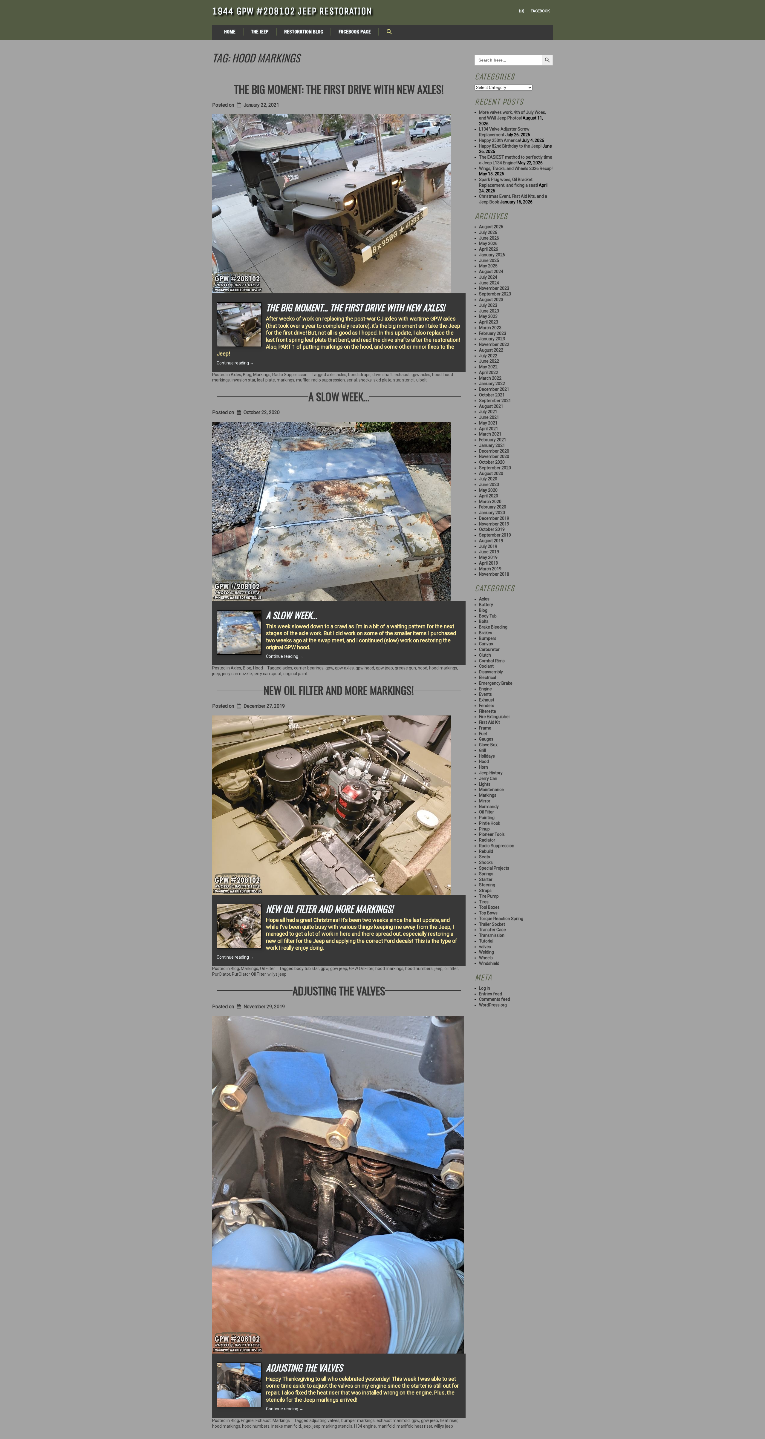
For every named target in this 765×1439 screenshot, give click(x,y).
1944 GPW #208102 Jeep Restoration (292, 11)
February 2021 (492, 439)
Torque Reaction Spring (501, 918)
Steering (487, 884)
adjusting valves (324, 1420)
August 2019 (491, 540)
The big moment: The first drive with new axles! (339, 89)
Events (485, 694)
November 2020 (494, 456)
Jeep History (491, 772)
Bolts (484, 621)
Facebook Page (355, 31)
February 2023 (492, 333)
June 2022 (489, 361)
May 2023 (488, 316)
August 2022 (491, 350)
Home (229, 31)
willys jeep (277, 974)
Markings (261, 374)
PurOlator (221, 974)
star (396, 380)
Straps (485, 890)
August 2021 (491, 406)
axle (331, 374)
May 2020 (488, 490)
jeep (216, 673)
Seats (484, 856)
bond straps (359, 374)
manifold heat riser (414, 1426)
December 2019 (494, 518)
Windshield (489, 963)
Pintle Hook (489, 823)
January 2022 (492, 383)
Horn (483, 767)
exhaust (402, 374)
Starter (485, 879)
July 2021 (488, 411)
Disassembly (491, 671)
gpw (329, 668)
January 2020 (492, 512)
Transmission (491, 935)
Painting (487, 817)
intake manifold (286, 1426)
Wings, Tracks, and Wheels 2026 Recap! (516, 168)
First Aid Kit (489, 722)
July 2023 (488, 305)
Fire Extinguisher (494, 716)
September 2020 (495, 467)
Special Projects (494, 868)
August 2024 (491, 271)
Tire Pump (489, 896)
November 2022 (494, 344)
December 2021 (494, 389)
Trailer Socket (492, 924)
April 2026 (488, 249)
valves (485, 946)
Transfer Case (492, 929)
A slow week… (338, 396)
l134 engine (365, 1426)
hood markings (443, 668)
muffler (303, 380)
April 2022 (488, 372)
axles (341, 374)
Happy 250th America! (500, 140)
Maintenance (491, 789)
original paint (295, 673)
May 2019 (488, 557)
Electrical (487, 677)
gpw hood (365, 668)
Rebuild (486, 851)
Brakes (485, 632)
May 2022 (488, 366)
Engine (247, 1420)
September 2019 (495, 535)
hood (437, 374)
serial (352, 380)
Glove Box (488, 744)
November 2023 (494, 288)
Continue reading (235, 363)
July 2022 (488, 355)
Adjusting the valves (339, 990)
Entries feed (490, 993)
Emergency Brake (495, 683)
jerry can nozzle (237, 673)
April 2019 (488, 563)
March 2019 (490, 568)
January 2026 (492, 254)
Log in (484, 988)
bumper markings (358, 1420)
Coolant (486, 666)
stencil (408, 380)
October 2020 (492, 462)
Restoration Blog (303, 31)
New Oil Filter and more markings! (339, 690)
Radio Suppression (289, 374)
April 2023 (488, 322)
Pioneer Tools (492, 834)
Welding (486, 952)
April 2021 (488, 428)
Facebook (540, 11)
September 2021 (495, 400)
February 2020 (492, 507)
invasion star (243, 380)
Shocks (486, 862)
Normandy (489, 806)
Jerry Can (488, 778)
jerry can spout (267, 673)
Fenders (486, 705)
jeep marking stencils (332, 1426)
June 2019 (489, 551)
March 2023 (490, 327)
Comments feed (494, 999)
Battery (486, 604)
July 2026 (488, 232)
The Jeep (260, 31)
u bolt (421, 380)
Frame (485, 728)
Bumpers (487, 638)
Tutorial (486, 941)
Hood (258, 668)
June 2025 (489, 260)
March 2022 (490, 378)
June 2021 (489, 417)
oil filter (451, 968)
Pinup (484, 829)
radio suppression (328, 380)
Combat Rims (492, 660)
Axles (236, 374)
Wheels (486, 957)
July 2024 (488, 277)
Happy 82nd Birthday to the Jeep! (510, 146)
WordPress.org (493, 1005)
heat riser (449, 1420)
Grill (482, 750)
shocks (365, 380)
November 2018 (494, 574)
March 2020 (490, 501)
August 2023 (491, 299)
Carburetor (489, 649)
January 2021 (492, 445)
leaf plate (266, 380)
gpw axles (420, 374)
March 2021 (490, 434)
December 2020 (494, 451)
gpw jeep (384, 668)
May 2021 (488, 423)
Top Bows (488, 913)
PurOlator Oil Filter (249, 974)
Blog (247, 374)
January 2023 (492, 338)
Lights (484, 784)
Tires (484, 901)
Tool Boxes (489, 907)
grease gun (405, 668)
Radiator (487, 840)
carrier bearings (309, 668)
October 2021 (492, 395)
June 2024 (489, 283)
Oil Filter (267, 968)
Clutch (485, 655)
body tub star (306, 968)
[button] (389, 32)
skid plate (382, 380)
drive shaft (382, 374)
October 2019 (492, 529)
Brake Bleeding (493, 627)
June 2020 (489, 484)
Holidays (487, 756)
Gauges (486, 739)
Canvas (486, 643)
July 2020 (488, 478)
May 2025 (488, 265)
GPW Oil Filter (361, 968)
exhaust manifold (393, 1420)
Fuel (483, 733)
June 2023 (489, 311)
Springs (486, 873)
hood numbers (419, 968)
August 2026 (491, 226)
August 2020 (491, 473)
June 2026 (489, 238)
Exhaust (263, 1420)
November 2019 (494, 524)
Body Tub (488, 616)
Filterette (487, 711)
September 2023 (495, 294)
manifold (386, 1426)
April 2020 (488, 496)
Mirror (484, 801)
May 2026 (488, 243)
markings (285, 380)
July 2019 (488, 546)
